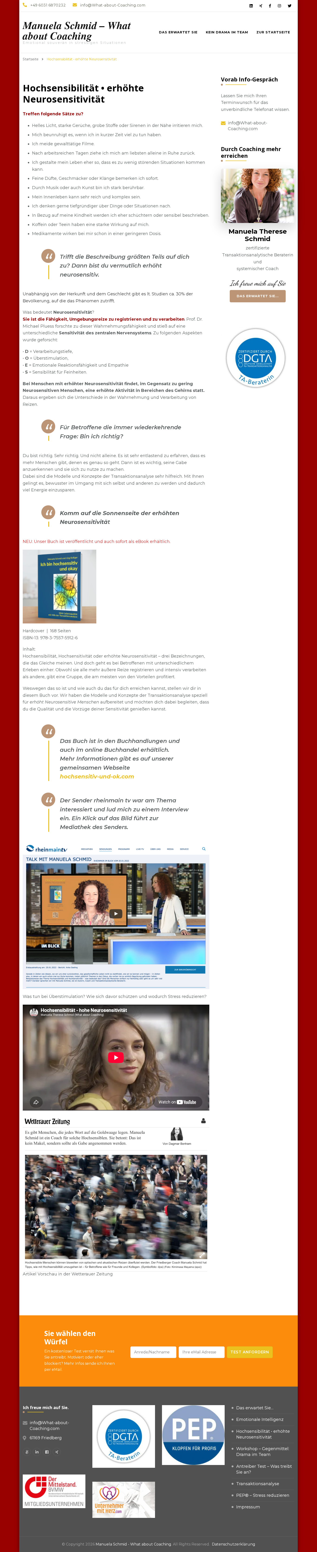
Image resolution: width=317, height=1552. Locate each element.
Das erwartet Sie (178, 32)
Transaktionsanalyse (257, 1483)
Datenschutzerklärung (233, 1544)
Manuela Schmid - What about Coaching (133, 1544)
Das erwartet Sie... (258, 296)
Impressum (248, 1507)
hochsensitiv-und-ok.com (97, 776)
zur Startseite (273, 32)
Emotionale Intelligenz (260, 1419)
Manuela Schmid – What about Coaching (77, 30)
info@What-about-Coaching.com (247, 125)
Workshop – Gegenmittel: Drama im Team (262, 1451)
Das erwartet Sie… (254, 1407)
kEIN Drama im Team (227, 32)
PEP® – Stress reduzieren (262, 1495)
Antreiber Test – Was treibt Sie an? (264, 1469)
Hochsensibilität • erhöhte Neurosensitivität (263, 1434)
